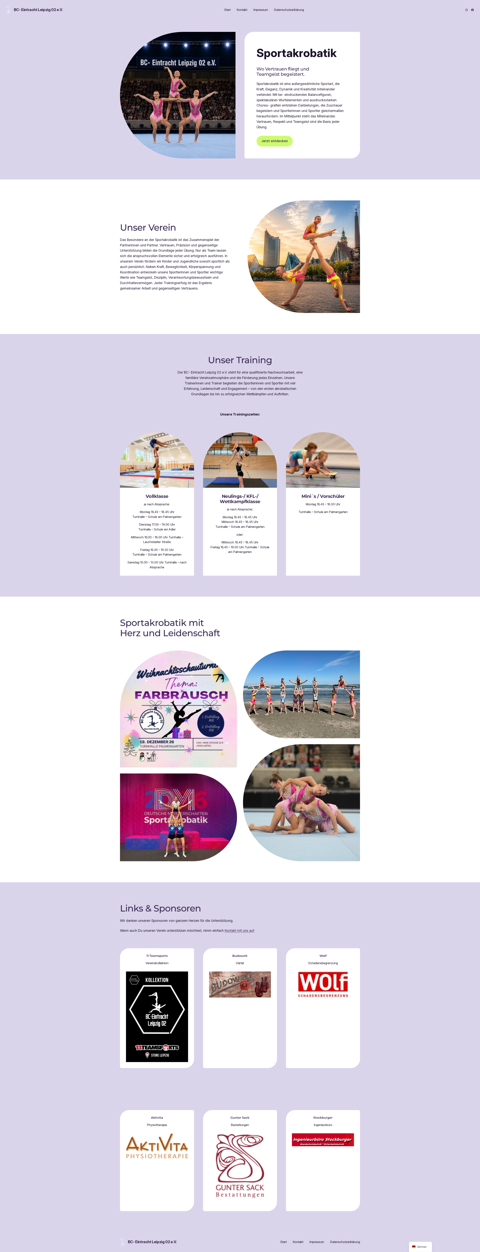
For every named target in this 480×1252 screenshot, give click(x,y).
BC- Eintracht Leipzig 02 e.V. (38, 10)
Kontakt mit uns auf (239, 930)
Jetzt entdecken (274, 141)
